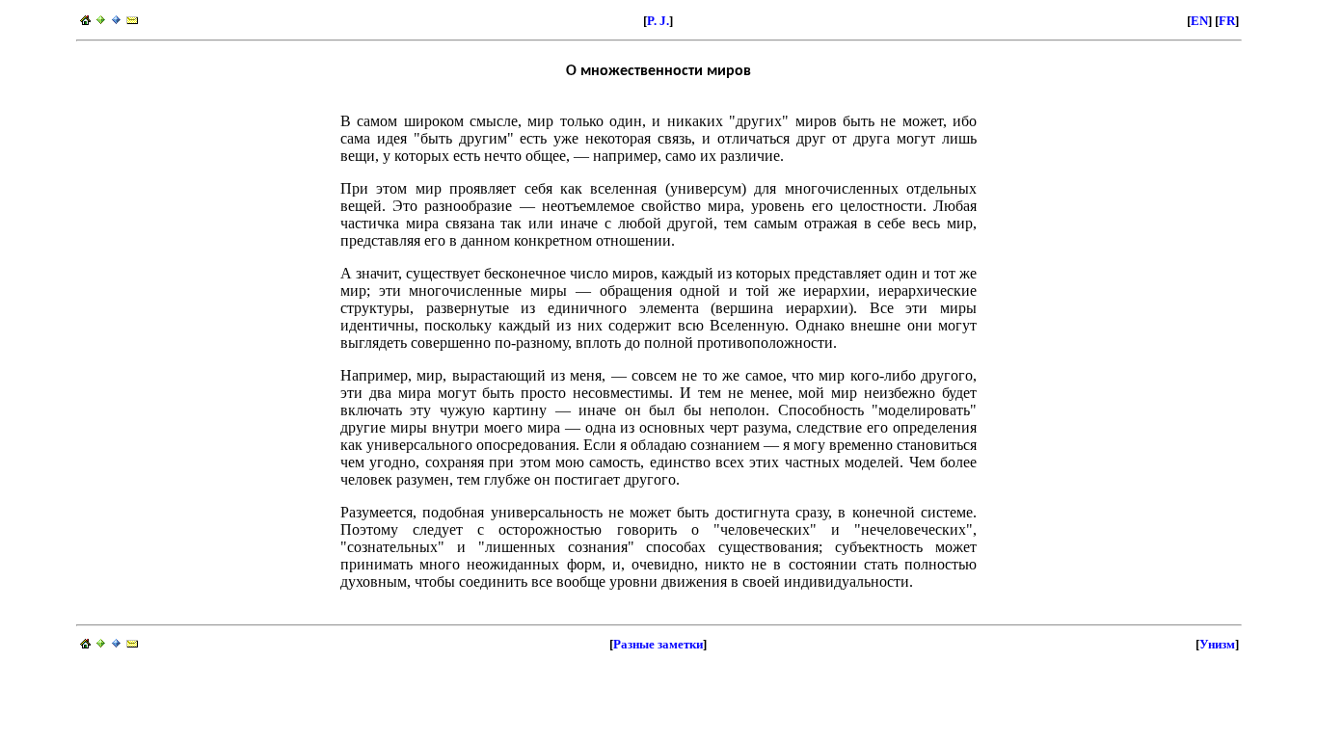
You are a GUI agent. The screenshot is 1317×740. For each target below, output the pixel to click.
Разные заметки (658, 644)
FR (1227, 20)
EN (1199, 20)
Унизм (1217, 644)
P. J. (658, 20)
